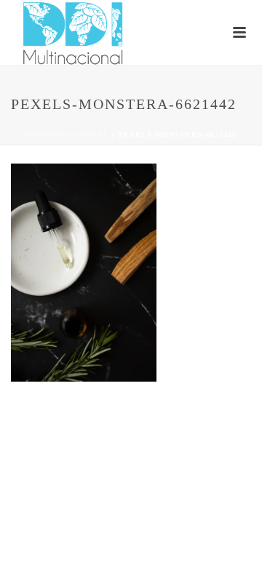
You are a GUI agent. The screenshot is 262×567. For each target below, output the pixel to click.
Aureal (91, 135)
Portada (45, 135)
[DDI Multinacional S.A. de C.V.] (7, 32)
